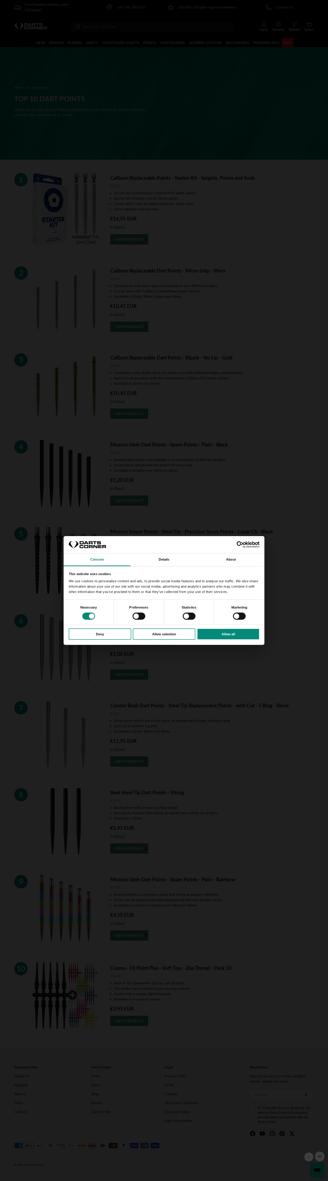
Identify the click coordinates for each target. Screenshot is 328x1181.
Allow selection (164, 634)
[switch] (139, 616)
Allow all (228, 634)
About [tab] (231, 559)
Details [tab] (164, 559)
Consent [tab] (97, 559)
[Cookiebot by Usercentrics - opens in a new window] (239, 544)
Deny (100, 634)
